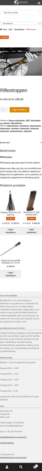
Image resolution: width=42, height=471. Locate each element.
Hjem (5, 29)
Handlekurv (32, 465)
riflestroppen (5, 128)
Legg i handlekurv (19, 109)
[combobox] (21, 23)
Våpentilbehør (19, 29)
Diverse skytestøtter (17, 120)
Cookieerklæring (7, 443)
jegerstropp (24, 126)
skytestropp (25, 128)
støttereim (28, 131)
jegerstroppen (35, 126)
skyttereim (34, 128)
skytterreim (4, 131)
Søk (21, 467)
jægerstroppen (13, 126)
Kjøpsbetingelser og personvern (13, 437)
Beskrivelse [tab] (5, 143)
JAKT (10, 29)
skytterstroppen (16, 131)
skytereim (15, 128)
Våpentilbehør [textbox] (20, 23)
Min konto (7, 467)
